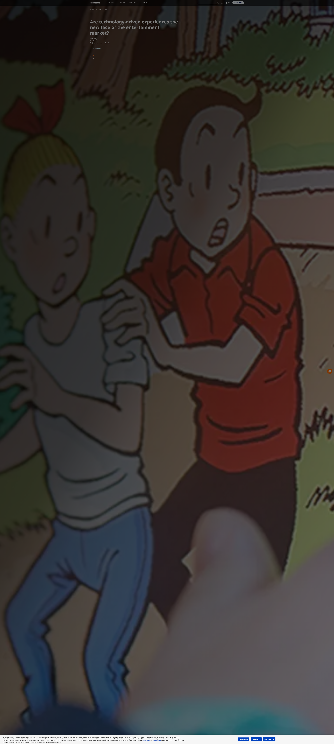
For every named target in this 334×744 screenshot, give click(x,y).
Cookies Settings (243, 739)
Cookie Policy (146, 740)
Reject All (256, 739)
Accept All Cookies (269, 739)
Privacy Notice (157, 740)
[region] (167, 739)
